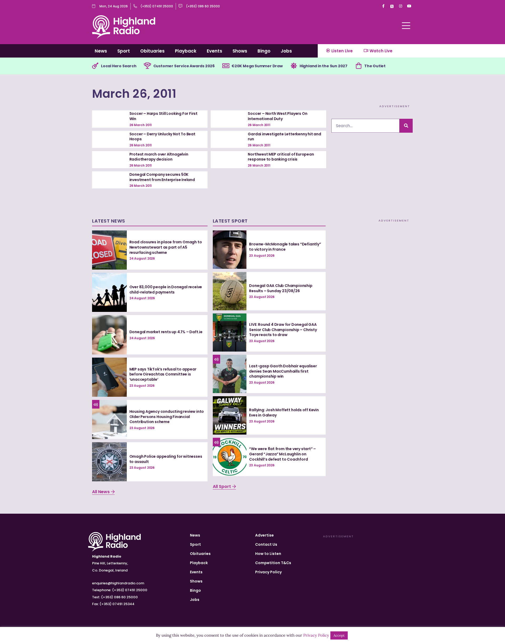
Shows (240, 51)
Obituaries (152, 51)
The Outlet (375, 66)
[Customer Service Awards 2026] (147, 66)
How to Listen (268, 553)
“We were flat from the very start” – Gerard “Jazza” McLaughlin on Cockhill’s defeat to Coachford (282, 454)
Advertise (264, 535)
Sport (123, 51)
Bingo (263, 51)
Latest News (108, 221)
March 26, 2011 (134, 94)
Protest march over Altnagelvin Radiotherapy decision (158, 157)
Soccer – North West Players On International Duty (277, 116)
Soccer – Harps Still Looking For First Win (163, 116)
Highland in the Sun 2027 (323, 66)
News (101, 51)
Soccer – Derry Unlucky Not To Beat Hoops (162, 136)
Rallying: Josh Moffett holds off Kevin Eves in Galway (284, 412)
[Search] (406, 126)
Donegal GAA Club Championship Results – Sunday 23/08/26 (280, 288)
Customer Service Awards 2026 (184, 66)
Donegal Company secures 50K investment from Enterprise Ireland (162, 177)
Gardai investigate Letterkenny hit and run (284, 136)
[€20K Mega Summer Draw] (226, 66)
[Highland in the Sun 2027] (294, 66)
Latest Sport (230, 221)
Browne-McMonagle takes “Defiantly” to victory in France (285, 246)
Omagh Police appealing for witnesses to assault (165, 459)
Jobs (286, 51)
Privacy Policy (268, 572)
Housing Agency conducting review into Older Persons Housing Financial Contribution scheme (166, 416)
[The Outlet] (358, 66)
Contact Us (266, 544)
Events (214, 51)
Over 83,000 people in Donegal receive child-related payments (165, 289)
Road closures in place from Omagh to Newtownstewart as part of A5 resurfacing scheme (165, 247)
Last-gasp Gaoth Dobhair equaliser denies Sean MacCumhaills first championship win (283, 371)
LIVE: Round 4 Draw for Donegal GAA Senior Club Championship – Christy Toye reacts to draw (283, 329)
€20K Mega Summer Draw (257, 66)
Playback (185, 51)
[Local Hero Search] (95, 66)
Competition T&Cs (273, 562)
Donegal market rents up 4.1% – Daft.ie (166, 331)
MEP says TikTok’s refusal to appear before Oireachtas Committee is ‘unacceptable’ (162, 374)
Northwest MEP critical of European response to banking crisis (281, 157)
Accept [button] (339, 635)
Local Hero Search (119, 66)
